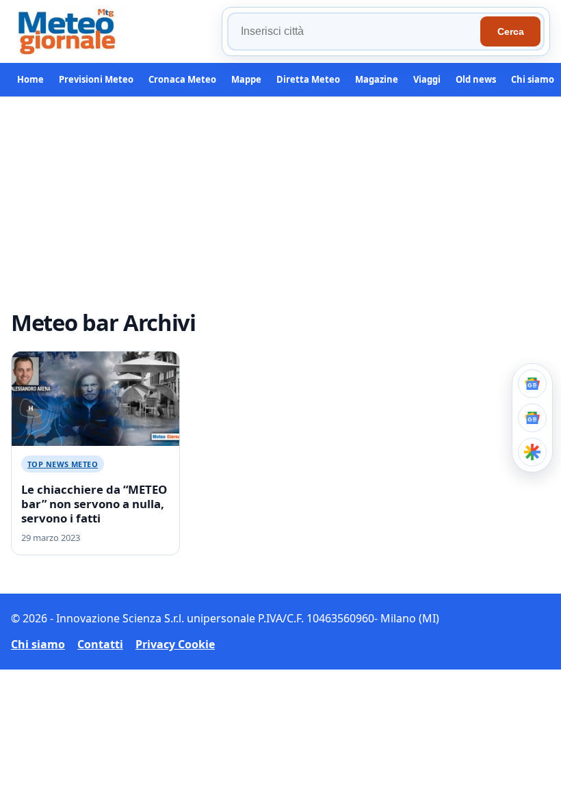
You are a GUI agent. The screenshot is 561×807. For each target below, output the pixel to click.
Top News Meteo (62, 464)
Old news (476, 79)
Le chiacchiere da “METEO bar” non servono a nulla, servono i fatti (94, 503)
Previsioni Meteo (96, 79)
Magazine (376, 79)
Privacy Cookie (175, 644)
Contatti (100, 644)
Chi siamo (532, 79)
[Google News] (532, 418)
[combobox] (355, 31)
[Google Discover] (532, 452)
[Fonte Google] (532, 383)
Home (30, 79)
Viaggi (427, 79)
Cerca (510, 31)
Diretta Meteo (308, 79)
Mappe (246, 79)
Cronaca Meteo (182, 79)
